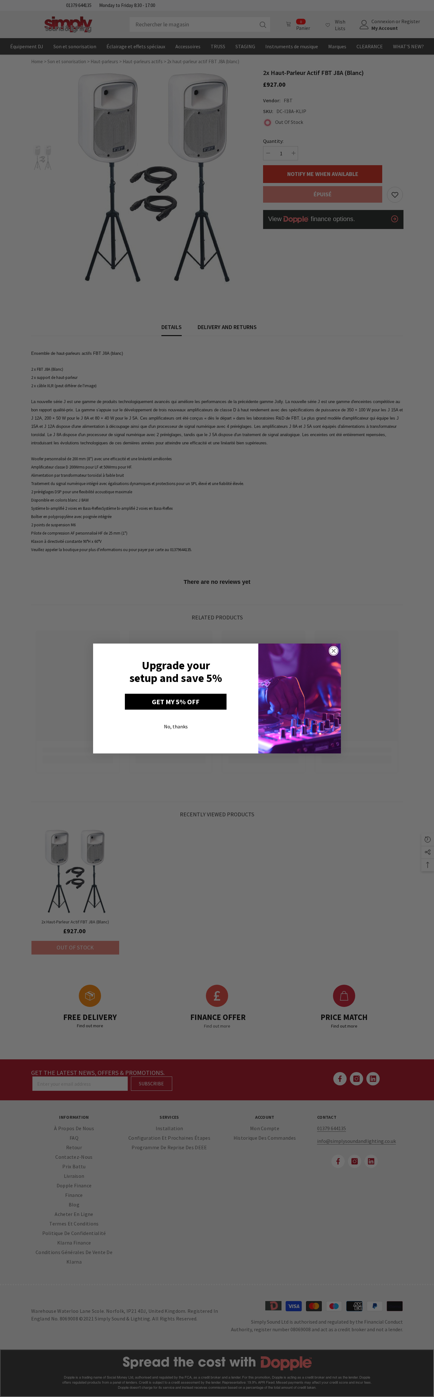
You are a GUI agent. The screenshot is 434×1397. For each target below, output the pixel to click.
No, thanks (176, 726)
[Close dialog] (333, 651)
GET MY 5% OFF (176, 701)
